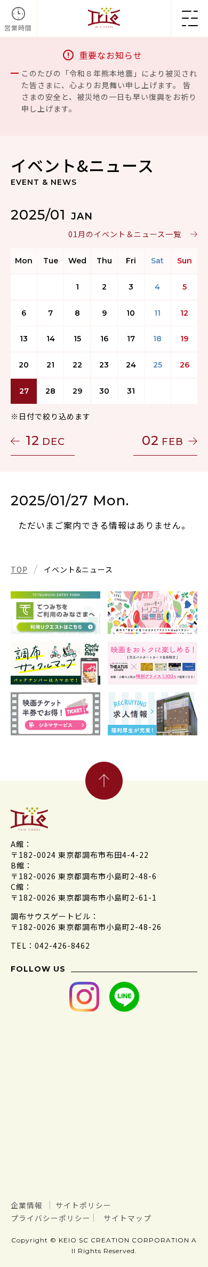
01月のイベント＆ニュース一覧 (124, 234)
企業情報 (27, 1205)
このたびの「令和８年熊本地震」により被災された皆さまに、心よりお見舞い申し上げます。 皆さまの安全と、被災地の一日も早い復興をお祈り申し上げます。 (109, 91)
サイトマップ (127, 1218)
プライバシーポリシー (51, 1218)
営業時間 (18, 27)
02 (162, 440)
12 (45, 440)
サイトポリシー (83, 1205)
